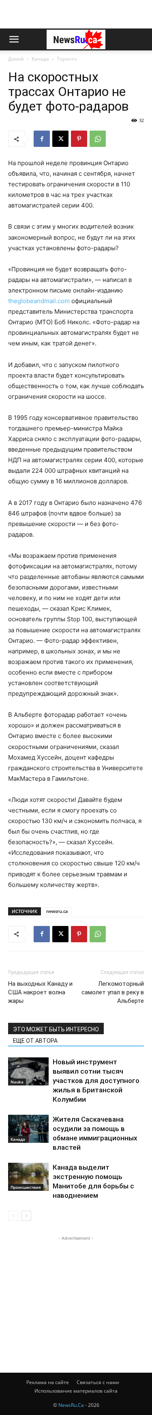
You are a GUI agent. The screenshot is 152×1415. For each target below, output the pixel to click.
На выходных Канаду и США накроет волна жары (40, 992)
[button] (14, 39)
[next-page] (26, 1216)
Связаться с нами (98, 1382)
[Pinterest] (79, 139)
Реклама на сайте (47, 1382)
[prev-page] (13, 1216)
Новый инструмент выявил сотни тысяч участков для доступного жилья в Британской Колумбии (96, 1080)
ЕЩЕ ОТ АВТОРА (35, 1040)
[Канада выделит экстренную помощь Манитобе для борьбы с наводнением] (28, 1177)
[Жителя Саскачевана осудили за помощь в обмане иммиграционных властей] (28, 1129)
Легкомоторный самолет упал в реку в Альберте (112, 992)
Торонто (67, 58)
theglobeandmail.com (39, 301)
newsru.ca (57, 911)
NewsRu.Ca (71, 1405)
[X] (60, 139)
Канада (40, 58)
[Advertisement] (76, 14)
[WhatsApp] (98, 139)
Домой (16, 58)
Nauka (17, 1082)
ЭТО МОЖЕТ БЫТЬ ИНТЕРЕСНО (56, 1029)
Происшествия (26, 1187)
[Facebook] (42, 139)
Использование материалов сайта (76, 1390)
